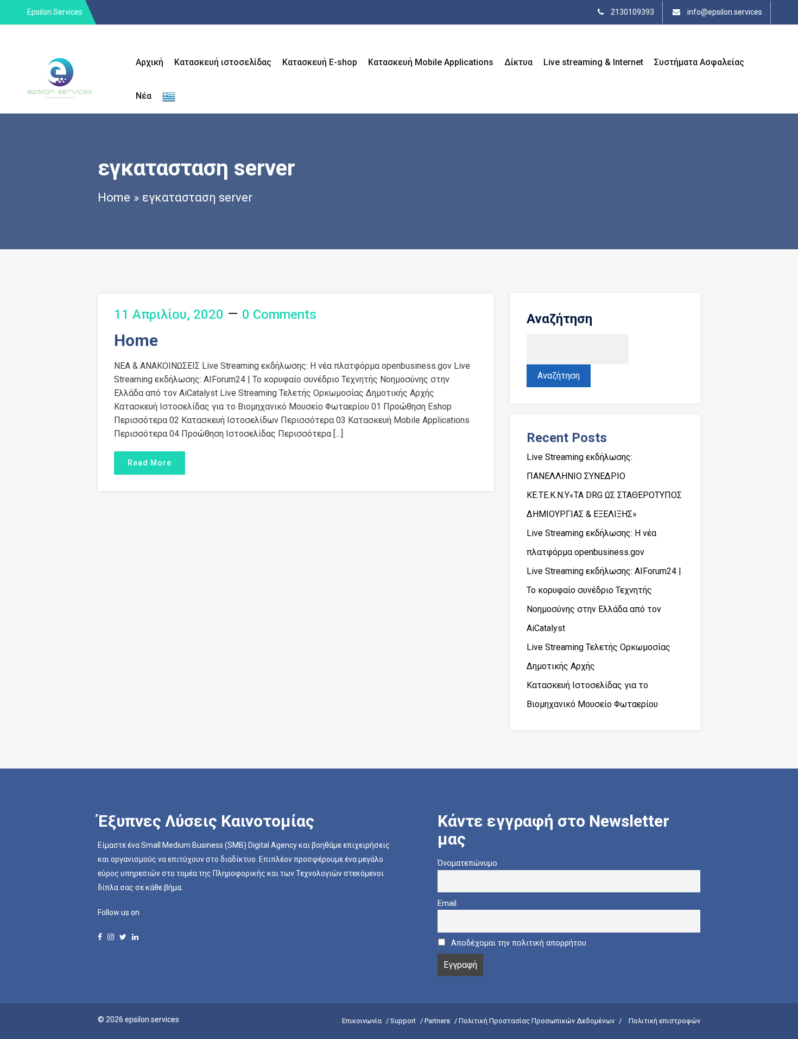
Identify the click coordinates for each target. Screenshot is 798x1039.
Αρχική (149, 62)
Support (403, 1021)
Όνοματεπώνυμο (467, 863)
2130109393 (631, 12)
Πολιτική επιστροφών (664, 1021)
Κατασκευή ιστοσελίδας (222, 62)
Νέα (143, 96)
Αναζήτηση (559, 318)
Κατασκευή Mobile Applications (430, 62)
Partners (437, 1021)
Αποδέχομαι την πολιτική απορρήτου (518, 943)
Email (447, 903)
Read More (150, 462)
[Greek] (169, 96)
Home (114, 197)
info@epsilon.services (724, 12)
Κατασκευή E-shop (319, 62)
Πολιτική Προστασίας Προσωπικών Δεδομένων (537, 1021)
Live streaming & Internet (593, 62)
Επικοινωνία (362, 1021)
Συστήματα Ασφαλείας (699, 62)
